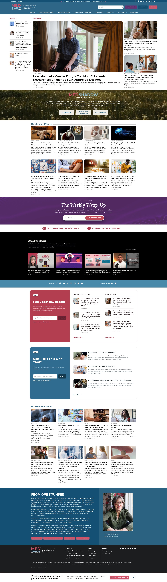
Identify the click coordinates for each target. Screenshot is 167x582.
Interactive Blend (41, 567)
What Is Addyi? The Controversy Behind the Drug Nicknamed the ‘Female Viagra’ (95, 464)
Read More (108, 337)
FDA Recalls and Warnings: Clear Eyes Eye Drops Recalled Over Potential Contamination (123, 312)
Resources (99, 12)
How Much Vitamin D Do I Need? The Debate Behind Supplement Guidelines (95, 178)
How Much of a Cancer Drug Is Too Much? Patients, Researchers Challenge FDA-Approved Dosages (69, 78)
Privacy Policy (107, 551)
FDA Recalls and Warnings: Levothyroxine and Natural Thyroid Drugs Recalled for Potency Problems (140, 43)
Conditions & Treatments (83, 12)
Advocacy (91, 551)
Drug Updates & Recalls (74, 551)
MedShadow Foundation (53, 538)
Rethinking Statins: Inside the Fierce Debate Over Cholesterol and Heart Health (122, 464)
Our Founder (69, 538)
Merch (90, 548)
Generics (32, 12)
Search (62, 318)
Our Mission (37, 538)
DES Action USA (83, 538)
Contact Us (106, 553)
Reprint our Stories (72, 558)
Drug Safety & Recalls (46, 12)
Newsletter (131, 7)
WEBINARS (143, 7)
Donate (153, 7)
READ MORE (77, 337)
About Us (110, 12)
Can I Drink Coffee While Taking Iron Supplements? (110, 380)
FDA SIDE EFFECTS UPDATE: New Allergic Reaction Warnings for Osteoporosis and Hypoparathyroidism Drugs (138, 77)
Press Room (134, 12)
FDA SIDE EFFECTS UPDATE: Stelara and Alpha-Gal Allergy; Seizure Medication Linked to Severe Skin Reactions (91, 315)
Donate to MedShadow (119, 577)
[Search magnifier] (122, 7)
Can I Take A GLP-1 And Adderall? (102, 353)
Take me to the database (41, 322)
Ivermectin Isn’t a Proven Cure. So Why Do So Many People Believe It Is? (43, 178)
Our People (121, 12)
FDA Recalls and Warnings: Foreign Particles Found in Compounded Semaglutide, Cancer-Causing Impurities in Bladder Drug (123, 325)
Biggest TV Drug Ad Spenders (106, 228)
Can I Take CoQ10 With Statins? (101, 366)
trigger (134, 577)
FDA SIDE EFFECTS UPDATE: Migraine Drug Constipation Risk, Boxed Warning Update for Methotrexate (90, 327)
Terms (104, 548)
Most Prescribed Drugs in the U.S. (63, 228)
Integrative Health (64, 12)
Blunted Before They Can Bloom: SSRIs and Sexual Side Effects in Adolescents (42, 464)
